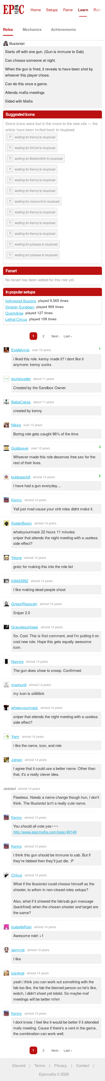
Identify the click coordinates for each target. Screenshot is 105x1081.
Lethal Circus (16, 319)
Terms (39, 1065)
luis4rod (17, 973)
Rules (98, 9)
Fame (68, 9)
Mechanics (32, 29)
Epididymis (20, 349)
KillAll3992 (19, 580)
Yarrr (15, 736)
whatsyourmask (24, 707)
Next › (55, 336)
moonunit (19, 684)
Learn (83, 10)
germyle (18, 949)
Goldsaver (20, 448)
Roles (8, 29)
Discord (18, 1065)
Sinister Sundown (19, 307)
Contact (82, 1065)
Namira (17, 661)
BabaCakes (21, 401)
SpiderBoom (21, 523)
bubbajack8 (20, 477)
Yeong (16, 557)
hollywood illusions (20, 300)
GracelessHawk (24, 627)
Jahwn (16, 759)
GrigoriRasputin (24, 603)
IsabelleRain (21, 926)
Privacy (60, 1065)
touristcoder (21, 378)
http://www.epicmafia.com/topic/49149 (44, 831)
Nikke (16, 424)
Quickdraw (14, 313)
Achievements (63, 29)
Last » (68, 336)
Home (36, 9)
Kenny (16, 499)
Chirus (16, 875)
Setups (52, 9)
